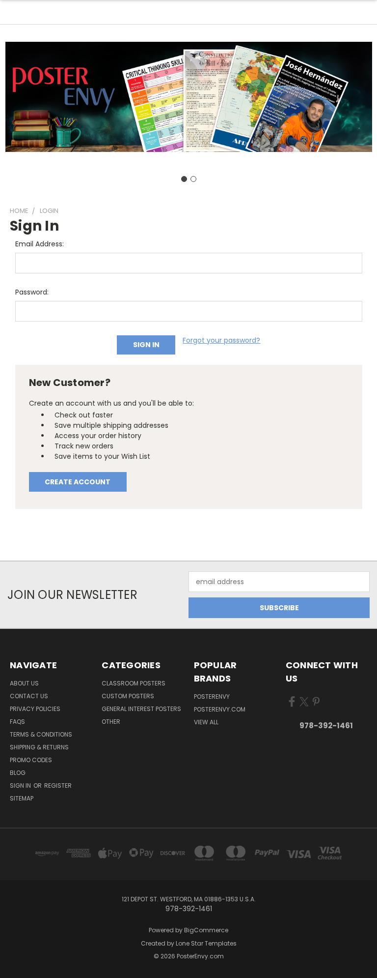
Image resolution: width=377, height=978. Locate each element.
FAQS (17, 721)
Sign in (21, 785)
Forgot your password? (221, 340)
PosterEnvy (212, 696)
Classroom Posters (133, 683)
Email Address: (39, 244)
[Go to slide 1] (184, 179)
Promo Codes (31, 760)
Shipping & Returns (39, 747)
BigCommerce (206, 930)
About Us (24, 683)
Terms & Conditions (41, 734)
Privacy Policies (35, 709)
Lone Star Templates (206, 943)
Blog (18, 773)
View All (206, 722)
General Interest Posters (141, 709)
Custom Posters (128, 696)
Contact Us (29, 696)
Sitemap (21, 798)
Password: (32, 292)
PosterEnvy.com (219, 709)
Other (111, 721)
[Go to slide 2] (193, 179)
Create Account (77, 482)
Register (58, 785)
